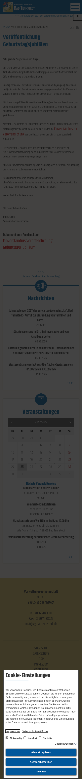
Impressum (13, 731)
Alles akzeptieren (41, 752)
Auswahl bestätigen (41, 762)
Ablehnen (41, 771)
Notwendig (15, 738)
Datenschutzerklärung (35, 731)
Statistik (47, 738)
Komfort (32, 738)
